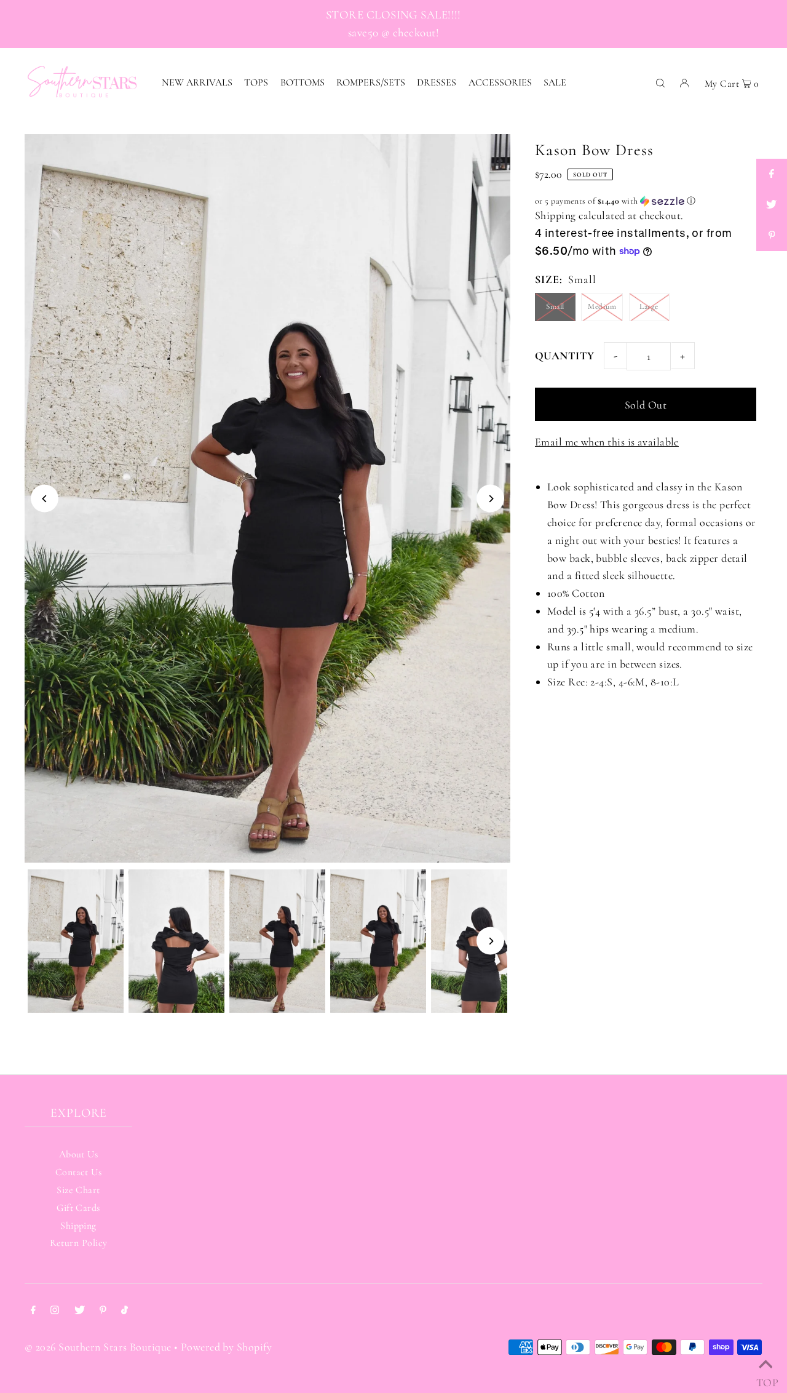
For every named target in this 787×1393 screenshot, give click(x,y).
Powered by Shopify (226, 1347)
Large (648, 306)
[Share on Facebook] (771, 174)
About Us (78, 1154)
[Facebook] (33, 1311)
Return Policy (79, 1243)
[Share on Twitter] (771, 205)
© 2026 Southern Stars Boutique (98, 1347)
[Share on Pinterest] (771, 235)
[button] (645, 201)
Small (555, 306)
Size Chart (78, 1190)
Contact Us (78, 1172)
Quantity (565, 355)
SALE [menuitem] (555, 82)
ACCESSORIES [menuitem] (500, 82)
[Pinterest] (103, 1311)
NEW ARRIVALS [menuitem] (197, 82)
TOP (765, 1378)
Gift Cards (78, 1208)
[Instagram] (54, 1311)
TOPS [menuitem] (256, 82)
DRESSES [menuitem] (436, 82)
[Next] (490, 499)
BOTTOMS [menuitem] (302, 82)
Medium (602, 306)
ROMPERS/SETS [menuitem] (370, 82)
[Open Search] (660, 82)
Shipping (555, 215)
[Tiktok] (124, 1311)
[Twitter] (79, 1311)
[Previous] (44, 499)
